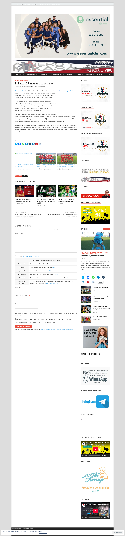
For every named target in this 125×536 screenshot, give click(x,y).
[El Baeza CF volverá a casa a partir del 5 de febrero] (24, 158)
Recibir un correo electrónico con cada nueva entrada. (35, 322)
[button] (62, 36)
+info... (51, 264)
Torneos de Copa (56, 74)
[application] (95, 449)
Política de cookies (55, 4)
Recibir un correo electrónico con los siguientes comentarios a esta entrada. (43, 319)
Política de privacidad (45, 4)
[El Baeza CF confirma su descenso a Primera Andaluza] (46, 158)
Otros (79, 74)
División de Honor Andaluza (88, 252)
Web (16, 303)
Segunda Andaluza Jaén (21, 80)
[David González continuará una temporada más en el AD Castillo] (46, 191)
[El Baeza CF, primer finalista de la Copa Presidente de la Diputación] (67, 158)
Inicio (17, 4)
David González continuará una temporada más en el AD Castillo (45, 201)
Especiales (89, 74)
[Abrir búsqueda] (109, 74)
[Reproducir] (83, 456)
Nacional (19, 74)
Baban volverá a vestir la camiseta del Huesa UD (66, 200)
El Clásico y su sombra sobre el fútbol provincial (101, 297)
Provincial (43, 74)
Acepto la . (27, 256)
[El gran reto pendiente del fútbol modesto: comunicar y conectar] (86, 306)
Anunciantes (27, 4)
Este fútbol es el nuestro (100, 316)
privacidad (27, 530)
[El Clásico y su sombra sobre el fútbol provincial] (86, 297)
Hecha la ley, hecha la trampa (92, 256)
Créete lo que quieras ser (100, 287)
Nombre (18, 288)
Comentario (19, 233)
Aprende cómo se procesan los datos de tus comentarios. (56, 329)
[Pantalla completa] (108, 456)
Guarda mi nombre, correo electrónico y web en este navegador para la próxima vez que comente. (46, 314)
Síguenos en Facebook (90, 354)
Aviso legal (34, 4)
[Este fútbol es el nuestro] (86, 316)
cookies (33, 530)
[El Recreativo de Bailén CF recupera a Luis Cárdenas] (24, 191)
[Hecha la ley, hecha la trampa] (95, 233)
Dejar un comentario (40, 86)
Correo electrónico (22, 295)
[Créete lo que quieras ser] (86, 287)
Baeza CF (25, 175)
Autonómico (31, 74)
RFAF (96, 253)
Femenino (70, 74)
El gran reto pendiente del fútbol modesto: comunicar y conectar (101, 308)
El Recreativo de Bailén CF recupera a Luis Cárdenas (23, 200)
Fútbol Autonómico (102, 252)
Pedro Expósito (29, 86)
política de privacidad (31, 256)
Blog (22, 4)
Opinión (99, 74)
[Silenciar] (105, 456)
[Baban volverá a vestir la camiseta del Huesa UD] (67, 191)
